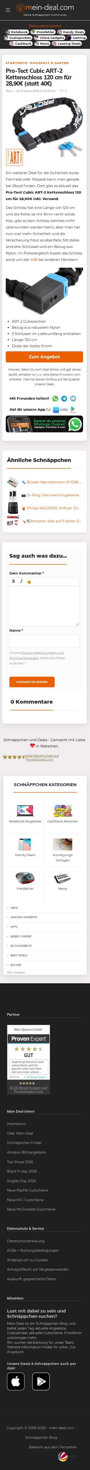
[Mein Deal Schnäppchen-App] (44, 1381)
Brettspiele (19, 955)
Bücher (16, 965)
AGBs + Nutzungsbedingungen (33, 1250)
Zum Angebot (44, 357)
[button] (13, 581)
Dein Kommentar (26, 573)
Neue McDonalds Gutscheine (31, 1209)
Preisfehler (73, 1333)
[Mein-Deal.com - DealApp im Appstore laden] (19, 1381)
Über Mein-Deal (20, 1133)
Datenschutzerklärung (26, 1241)
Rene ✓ (10, 91)
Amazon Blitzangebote (26, 1152)
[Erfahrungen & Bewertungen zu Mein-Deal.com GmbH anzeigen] (28, 1059)
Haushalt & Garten (49, 63)
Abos (14, 907)
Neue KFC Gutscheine (25, 1200)
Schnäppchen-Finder (24, 1143)
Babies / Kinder (21, 936)
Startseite (16, 63)
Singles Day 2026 (21, 1181)
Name (16, 630)
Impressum (16, 1124)
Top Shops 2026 (20, 1162)
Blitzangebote (21, 945)
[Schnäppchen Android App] (72, 409)
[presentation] (13, 581)
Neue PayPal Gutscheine (27, 1190)
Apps (14, 926)
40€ (33, 259)
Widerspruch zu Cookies (27, 1260)
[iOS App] (55, 409)
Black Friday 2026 (22, 1171)
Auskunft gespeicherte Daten (31, 1279)
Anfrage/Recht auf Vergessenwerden (38, 1269)
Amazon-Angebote (24, 917)
